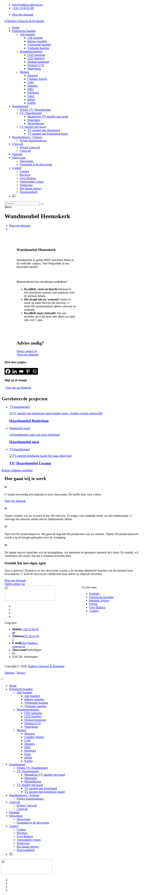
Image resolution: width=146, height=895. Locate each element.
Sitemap (9, 672)
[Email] (21, 371)
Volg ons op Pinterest (18, 387)
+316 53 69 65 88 (23, 8)
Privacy (21, 672)
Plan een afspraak (22, 14)
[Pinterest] (28, 371)
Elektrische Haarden (101, 597)
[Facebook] (8, 371)
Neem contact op (27, 351)
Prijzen (93, 604)
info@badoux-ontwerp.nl (27, 4)
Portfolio (94, 593)
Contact (93, 610)
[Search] (42, 204)
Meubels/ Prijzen (99, 600)
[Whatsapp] (34, 371)
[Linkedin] (14, 371)
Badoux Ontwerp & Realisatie (46, 666)
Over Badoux (97, 607)
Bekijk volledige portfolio (17, 470)
